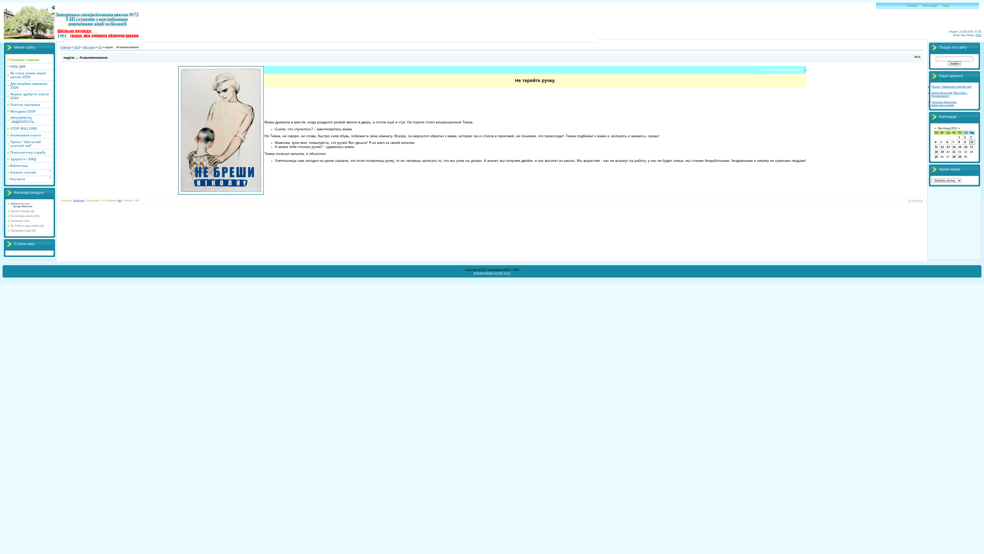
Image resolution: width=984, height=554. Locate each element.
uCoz (507, 272)
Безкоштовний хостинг (488, 272)
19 (942, 151)
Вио (120, 200)
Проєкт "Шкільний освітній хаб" (951, 86)
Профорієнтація (21, 230)
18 (936, 151)
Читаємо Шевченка (944, 102)
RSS (978, 35)
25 (936, 156)
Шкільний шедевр (942, 105)
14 (954, 147)
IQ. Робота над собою (25, 225)
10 (99, 47)
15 (959, 147)
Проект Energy (20, 211)
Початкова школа (22, 215)
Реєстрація (930, 5)
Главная (65, 47)
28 (954, 156)
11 (936, 147)
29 (959, 156)
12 (942, 147)
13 (948, 147)
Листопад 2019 (947, 128)
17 (971, 147)
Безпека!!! (17, 220)
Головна (912, 5)
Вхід (946, 5)
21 (954, 151)
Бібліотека (17, 203)
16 (965, 147)
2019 (77, 47)
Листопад (89, 47)
